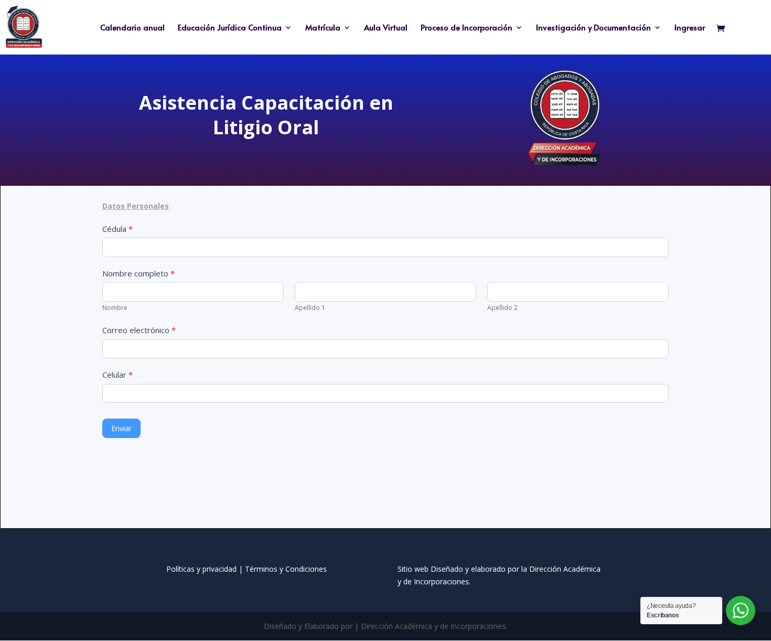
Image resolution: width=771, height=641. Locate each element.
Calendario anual (132, 28)
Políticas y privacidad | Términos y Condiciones (246, 569)
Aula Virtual (386, 28)
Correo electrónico (139, 330)
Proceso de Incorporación (466, 28)
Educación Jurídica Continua (230, 28)
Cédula (117, 228)
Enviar (121, 428)
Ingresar (689, 28)
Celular (117, 374)
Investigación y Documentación (593, 28)
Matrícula (322, 28)
